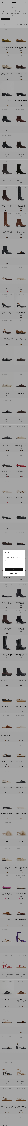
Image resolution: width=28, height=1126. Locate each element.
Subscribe (14, 569)
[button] (23, 552)
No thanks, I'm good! (14, 573)
